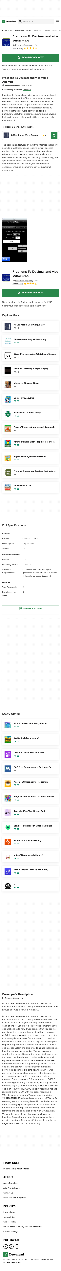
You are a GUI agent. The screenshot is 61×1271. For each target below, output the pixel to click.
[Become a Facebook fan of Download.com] (5, 1246)
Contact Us (8, 1193)
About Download (10, 1183)
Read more (27, 90)
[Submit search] (20, 21)
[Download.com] (9, 21)
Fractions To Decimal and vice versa (35, 38)
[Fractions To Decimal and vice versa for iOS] (6, 42)
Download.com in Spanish (14, 1197)
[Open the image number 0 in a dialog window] (14, 240)
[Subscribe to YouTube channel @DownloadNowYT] (17, 1246)
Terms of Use (9, 1217)
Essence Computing (14, 998)
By (22, 45)
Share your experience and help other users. (24, 69)
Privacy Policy (9, 1212)
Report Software (32, 608)
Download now (33, 57)
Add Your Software (11, 1188)
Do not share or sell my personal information (23, 1226)
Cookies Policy (9, 1222)
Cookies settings (10, 1231)
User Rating (17, 48)
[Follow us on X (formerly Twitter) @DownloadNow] (11, 1246)
